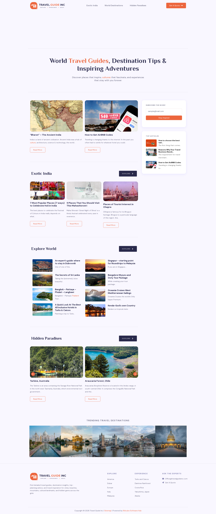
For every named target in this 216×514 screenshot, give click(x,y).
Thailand (75, 296)
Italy (109, 491)
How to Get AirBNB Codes (99, 134)
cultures (106, 77)
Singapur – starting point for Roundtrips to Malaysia (121, 262)
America (110, 479)
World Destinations (114, 5)
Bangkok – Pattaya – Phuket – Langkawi (65, 291)
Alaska (137, 496)
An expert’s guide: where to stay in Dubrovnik (67, 262)
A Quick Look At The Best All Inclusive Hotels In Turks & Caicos (68, 307)
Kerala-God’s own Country (121, 305)
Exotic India (92, 5)
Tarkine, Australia (39, 381)
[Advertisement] (108, 29)
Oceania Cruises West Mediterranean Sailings (119, 291)
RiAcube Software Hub (132, 510)
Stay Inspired (163, 118)
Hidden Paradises (138, 5)
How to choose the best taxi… (169, 141)
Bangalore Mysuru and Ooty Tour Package (119, 276)
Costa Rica (139, 487)
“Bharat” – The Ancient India (45, 134)
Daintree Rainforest (143, 483)
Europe (110, 487)
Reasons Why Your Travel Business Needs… (169, 151)
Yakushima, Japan (142, 491)
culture (33, 142)
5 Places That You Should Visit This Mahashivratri (83, 204)
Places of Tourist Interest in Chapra (118, 205)
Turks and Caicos (142, 479)
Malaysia (110, 496)
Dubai (109, 483)
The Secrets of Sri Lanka (67, 275)
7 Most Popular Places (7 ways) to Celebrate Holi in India (47, 204)
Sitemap (107, 510)
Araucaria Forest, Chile (97, 381)
